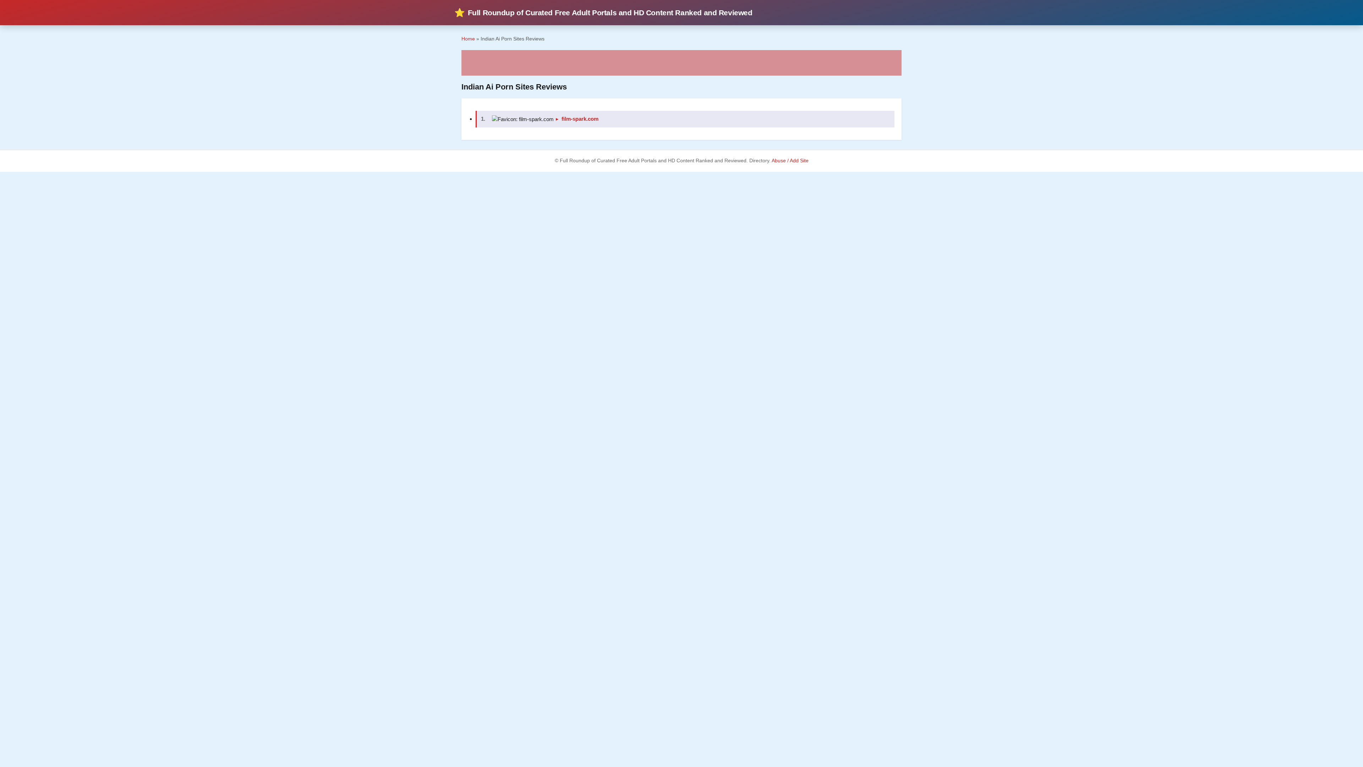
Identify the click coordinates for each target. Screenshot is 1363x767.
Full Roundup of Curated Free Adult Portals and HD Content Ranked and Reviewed (603, 12)
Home (468, 39)
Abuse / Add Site (790, 160)
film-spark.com (580, 119)
